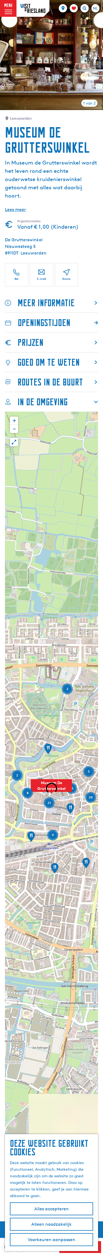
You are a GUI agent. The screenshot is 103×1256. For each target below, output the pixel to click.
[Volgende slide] (96, 55)
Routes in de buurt (50, 382)
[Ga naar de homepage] (33, 8)
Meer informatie (46, 302)
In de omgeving (43, 401)
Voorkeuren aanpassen (51, 1239)
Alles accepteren (51, 1208)
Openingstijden (44, 322)
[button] (51, 788)
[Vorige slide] (7, 55)
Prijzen (30, 342)
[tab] (89, 103)
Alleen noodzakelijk (51, 1224)
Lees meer (15, 209)
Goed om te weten (49, 362)
